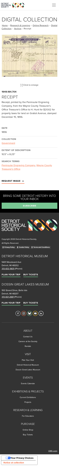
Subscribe (29, 205)
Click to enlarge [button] (30, 84)
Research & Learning (20, 25)
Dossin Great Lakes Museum (28, 369)
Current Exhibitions (28, 397)
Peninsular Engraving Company (18, 165)
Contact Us (28, 336)
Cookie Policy (24, 247)
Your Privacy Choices (22, 458)
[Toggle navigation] (54, 5)
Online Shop (28, 429)
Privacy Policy (9, 247)
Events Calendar (28, 383)
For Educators (28, 416)
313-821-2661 (8, 296)
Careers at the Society (28, 341)
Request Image (11, 180)
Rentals (28, 346)
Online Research (41, 25)
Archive (17, 28)
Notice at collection (13, 462)
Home (5, 25)
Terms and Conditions (41, 247)
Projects (27, 402)
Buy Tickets (30, 274)
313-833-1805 (8, 268)
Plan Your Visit (28, 360)
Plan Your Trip (11, 274)
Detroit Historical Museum (28, 364)
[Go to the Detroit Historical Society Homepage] (13, 4)
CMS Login (52, 451)
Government (8, 143)
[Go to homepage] (29, 228)
